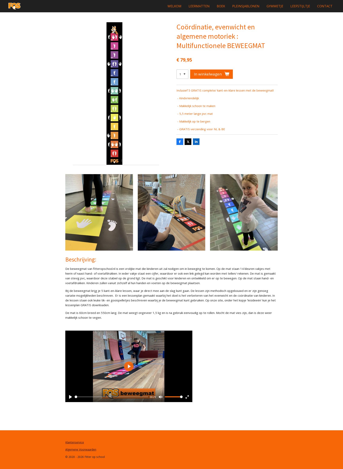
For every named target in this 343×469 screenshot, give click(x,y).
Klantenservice (74, 442)
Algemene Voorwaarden (80, 449)
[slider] (111, 397)
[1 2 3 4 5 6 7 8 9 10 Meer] (182, 74)
